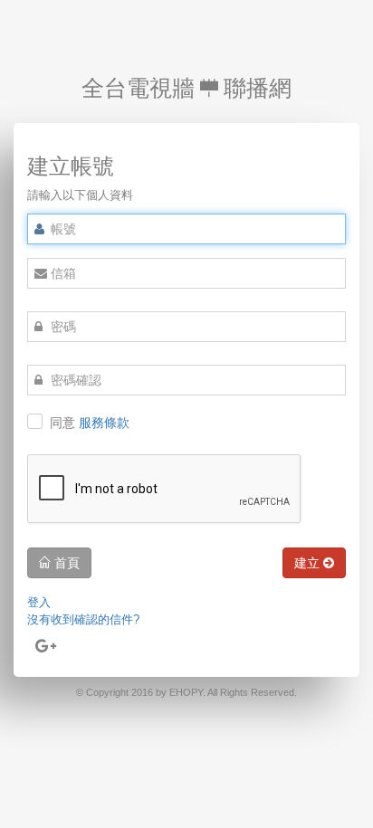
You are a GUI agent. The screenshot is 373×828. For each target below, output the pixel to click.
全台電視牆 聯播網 (186, 87)
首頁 (65, 562)
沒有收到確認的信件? (83, 619)
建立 (308, 562)
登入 (39, 602)
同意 (89, 422)
